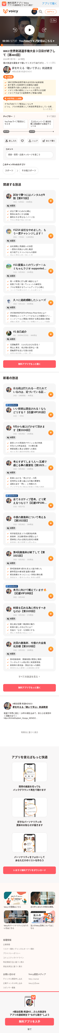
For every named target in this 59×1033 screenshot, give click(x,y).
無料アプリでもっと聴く (29, 364)
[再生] (50, 200)
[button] (30, 30)
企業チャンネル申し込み (12, 983)
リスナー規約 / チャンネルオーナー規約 (18, 949)
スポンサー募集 (9, 988)
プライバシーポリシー (11, 953)
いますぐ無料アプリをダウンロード (29, 870)
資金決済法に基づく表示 (12, 966)
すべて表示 (51, 116)
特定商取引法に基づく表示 (13, 962)
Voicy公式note (33, 983)
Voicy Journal (33, 979)
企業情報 (6, 945)
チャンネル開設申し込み (12, 979)
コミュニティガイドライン (13, 958)
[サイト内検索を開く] (40, 11)
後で (30, 1029)
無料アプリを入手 (29, 1021)
